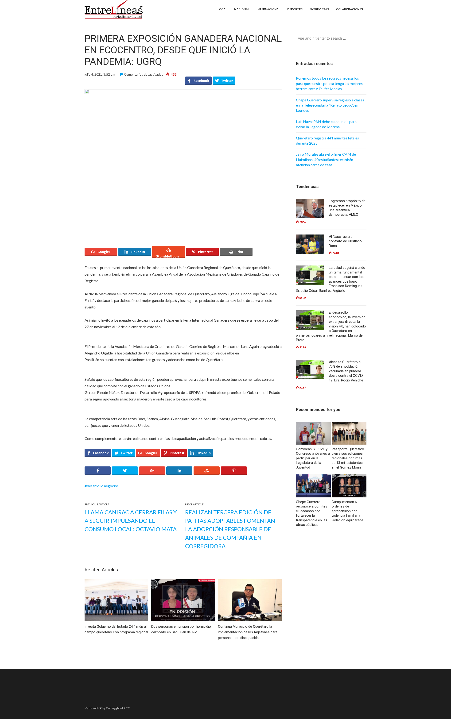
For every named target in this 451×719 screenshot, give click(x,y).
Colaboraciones (349, 9)
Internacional (268, 9)
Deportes (295, 9)
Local (222, 9)
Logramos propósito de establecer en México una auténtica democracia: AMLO (347, 208)
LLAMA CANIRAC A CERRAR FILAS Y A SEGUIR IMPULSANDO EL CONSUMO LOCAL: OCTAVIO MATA (131, 520)
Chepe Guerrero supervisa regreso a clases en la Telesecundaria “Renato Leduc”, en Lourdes (330, 105)
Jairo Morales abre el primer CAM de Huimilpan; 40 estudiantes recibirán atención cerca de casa (326, 159)
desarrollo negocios (103, 486)
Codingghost (114, 708)
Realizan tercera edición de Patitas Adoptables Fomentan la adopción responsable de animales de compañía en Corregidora (230, 529)
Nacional (241, 9)
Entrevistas (319, 9)
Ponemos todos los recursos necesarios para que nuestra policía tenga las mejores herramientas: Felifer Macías (329, 83)
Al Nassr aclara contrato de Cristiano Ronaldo (345, 241)
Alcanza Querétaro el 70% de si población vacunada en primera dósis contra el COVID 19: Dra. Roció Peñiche (346, 371)
